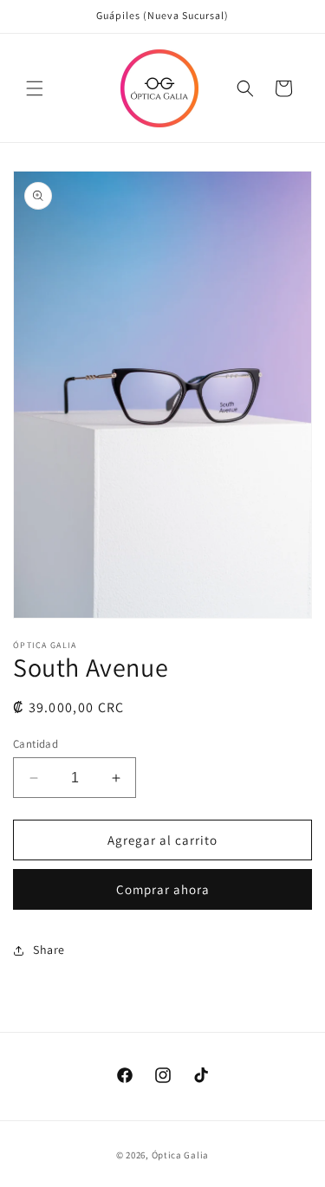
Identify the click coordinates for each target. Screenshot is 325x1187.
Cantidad (35, 743)
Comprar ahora (163, 889)
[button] (35, 88)
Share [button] (49, 949)
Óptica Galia (180, 1155)
